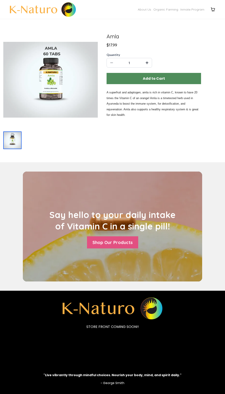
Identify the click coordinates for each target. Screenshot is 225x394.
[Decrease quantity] (111, 63)
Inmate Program (192, 9)
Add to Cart (154, 78)
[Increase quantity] (147, 63)
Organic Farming (165, 9)
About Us (144, 9)
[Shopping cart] (213, 9)
